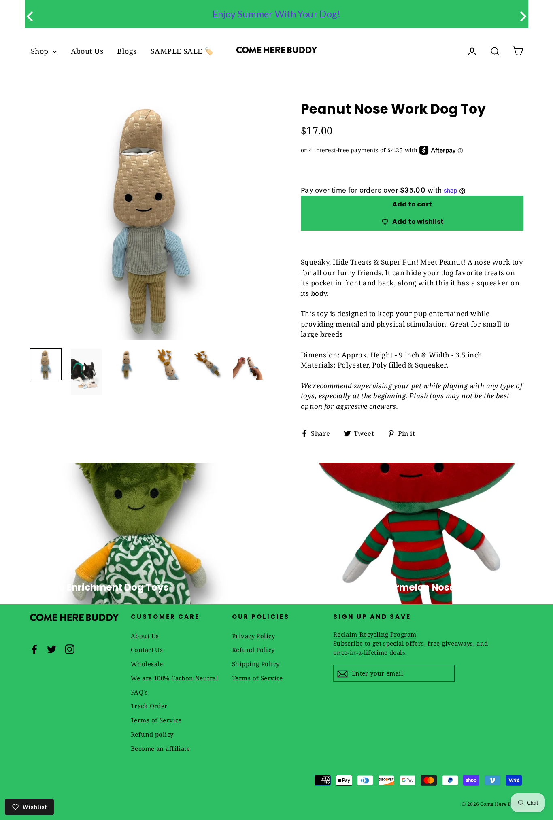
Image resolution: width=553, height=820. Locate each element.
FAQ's (139, 692)
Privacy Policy (253, 636)
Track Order (149, 706)
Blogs (126, 51)
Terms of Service (156, 720)
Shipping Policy (255, 664)
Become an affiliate (160, 748)
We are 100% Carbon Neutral (174, 678)
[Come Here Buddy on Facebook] (34, 649)
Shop (41, 51)
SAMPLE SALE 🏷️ (182, 51)
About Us (87, 51)
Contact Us (147, 650)
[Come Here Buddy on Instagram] (69, 649)
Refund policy (152, 734)
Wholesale (147, 664)
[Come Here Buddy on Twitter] (52, 649)
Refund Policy (253, 650)
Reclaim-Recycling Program (374, 634)
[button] (523, 16)
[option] (150, 219)
